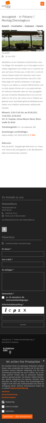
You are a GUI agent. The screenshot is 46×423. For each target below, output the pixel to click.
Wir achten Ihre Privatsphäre (23, 361)
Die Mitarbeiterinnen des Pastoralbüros (18, 220)
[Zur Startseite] (6, 4)
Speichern (8, 416)
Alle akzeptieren (23, 416)
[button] (4, 229)
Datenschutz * (8, 294)
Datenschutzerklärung (19, 388)
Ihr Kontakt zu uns (13, 197)
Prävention (8, 237)
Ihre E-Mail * (7, 259)
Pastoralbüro (9, 204)
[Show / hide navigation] (42, 4)
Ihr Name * (6, 249)
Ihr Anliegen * (8, 270)
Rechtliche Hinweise (9, 397)
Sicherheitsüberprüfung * (13, 304)
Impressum (5, 391)
